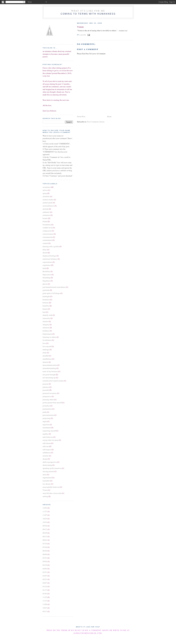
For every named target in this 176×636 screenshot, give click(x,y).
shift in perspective (50, 462)
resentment (47, 427)
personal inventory (50, 393)
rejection (46, 424)
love (44, 343)
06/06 (45, 554)
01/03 (45, 593)
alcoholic (46, 196)
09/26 (45, 525)
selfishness (46, 452)
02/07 (45, 583)
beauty (45, 218)
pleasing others (48, 399)
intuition (46, 327)
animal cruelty (48, 199)
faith (44, 268)
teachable (46, 480)
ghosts (45, 284)
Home (109, 116)
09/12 (45, 529)
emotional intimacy (50, 259)
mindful (46, 355)
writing (45, 496)
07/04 (45, 547)
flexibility (46, 271)
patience (46, 387)
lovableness (47, 340)
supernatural (47, 477)
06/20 (45, 550)
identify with (47, 315)
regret (45, 421)
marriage (46, 349)
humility (46, 305)
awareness (46, 215)
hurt (44, 312)
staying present (48, 471)
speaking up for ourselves (52, 468)
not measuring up (49, 377)
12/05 (45, 508)
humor (45, 309)
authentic (46, 212)
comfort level (47, 227)
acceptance (47, 187)
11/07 (45, 515)
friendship (46, 277)
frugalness (46, 280)
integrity (46, 324)
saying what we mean (50, 440)
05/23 (45, 558)
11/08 (45, 604)
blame (45, 221)
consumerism (47, 237)
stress (45, 474)
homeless (46, 299)
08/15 (45, 536)
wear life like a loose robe (52, 493)
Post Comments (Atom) (95, 121)
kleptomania (47, 334)
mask (44, 352)
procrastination (48, 415)
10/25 (45, 608)
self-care (46, 446)
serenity (46, 455)
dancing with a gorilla (51, 246)
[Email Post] (88, 35)
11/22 (45, 597)
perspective (47, 396)
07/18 (45, 543)
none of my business (50, 371)
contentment (47, 240)
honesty (46, 302)
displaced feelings (49, 255)
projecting (46, 418)
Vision (80, 26)
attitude (45, 209)
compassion (47, 230)
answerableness (48, 205)
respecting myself (49, 430)
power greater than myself (52, 402)
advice (45, 190)
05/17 (45, 611)
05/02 (45, 561)
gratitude (46, 290)
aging (45, 193)
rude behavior (48, 437)
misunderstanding (49, 368)
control (45, 243)
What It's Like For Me (88, 10)
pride (44, 412)
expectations (47, 262)
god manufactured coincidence (54, 287)
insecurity (46, 318)
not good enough (49, 374)
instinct (45, 321)
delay (45, 249)
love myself (47, 346)
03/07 (45, 575)
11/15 (45, 600)
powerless (46, 405)
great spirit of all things (51, 293)
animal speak (47, 202)
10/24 (45, 518)
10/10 (45, 522)
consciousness (48, 234)
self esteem (47, 443)
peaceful (46, 390)
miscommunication (50, 365)
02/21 (45, 579)
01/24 (45, 586)
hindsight (46, 296)
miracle (45, 362)
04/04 (45, 568)
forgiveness (47, 274)
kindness (46, 330)
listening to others (49, 337)
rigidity (45, 434)
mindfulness (47, 359)
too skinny (47, 484)
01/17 (45, 590)
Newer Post (81, 116)
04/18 (45, 565)
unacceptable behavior (51, 487)
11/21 (45, 511)
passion (45, 384)
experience (47, 265)
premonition (47, 409)
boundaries (47, 224)
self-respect (47, 449)
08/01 (45, 540)
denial (45, 252)
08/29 (45, 533)
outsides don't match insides (53, 380)
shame (45, 459)
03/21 (45, 572)
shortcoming (47, 465)
